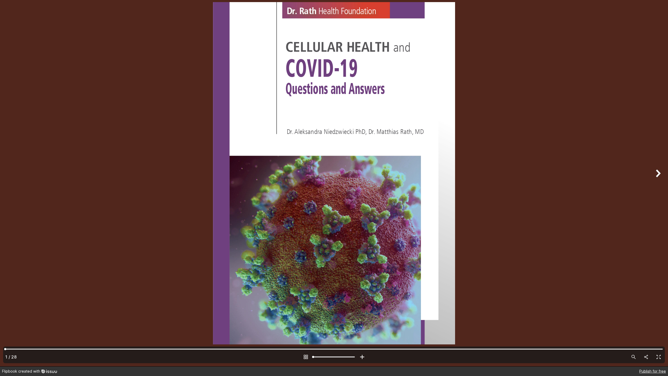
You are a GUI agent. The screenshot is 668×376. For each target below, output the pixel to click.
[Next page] (657, 183)
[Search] (633, 357)
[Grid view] (306, 357)
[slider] (334, 357)
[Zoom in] (362, 357)
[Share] (646, 357)
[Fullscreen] (658, 357)
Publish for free (652, 371)
